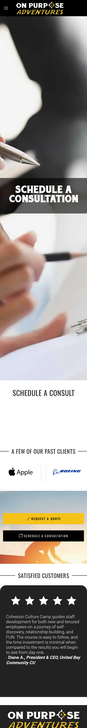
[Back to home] (40, 8)
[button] (6, 8)
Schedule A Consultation (46, 536)
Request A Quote (46, 518)
